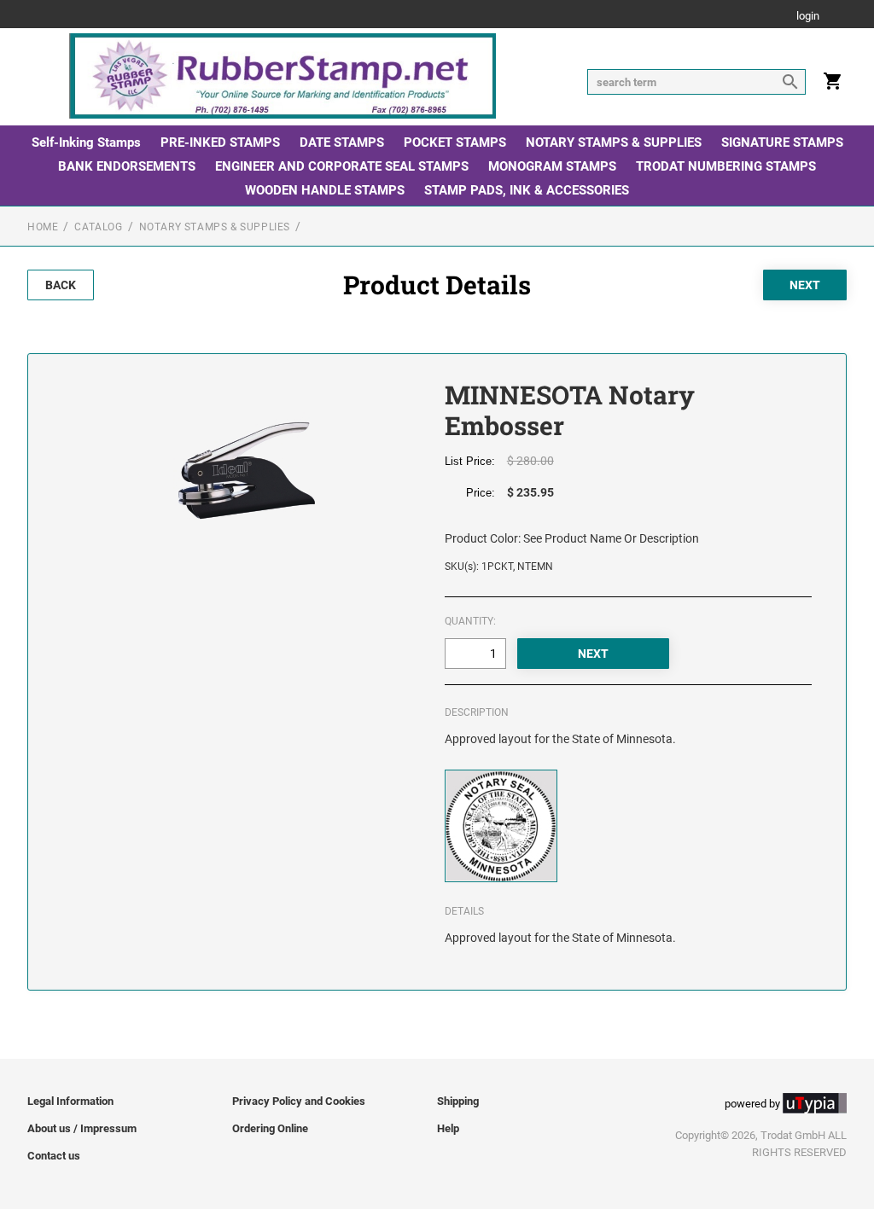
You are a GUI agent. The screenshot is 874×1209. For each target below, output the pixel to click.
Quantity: (470, 621)
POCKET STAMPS (455, 142)
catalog (98, 227)
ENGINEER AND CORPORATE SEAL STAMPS (342, 166)
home (42, 227)
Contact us (53, 1155)
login (807, 16)
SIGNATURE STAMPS (782, 142)
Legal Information (70, 1101)
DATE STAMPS (342, 142)
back (60, 285)
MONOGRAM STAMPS (552, 166)
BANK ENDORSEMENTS (126, 166)
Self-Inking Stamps (86, 142)
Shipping (458, 1101)
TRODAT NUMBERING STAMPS (726, 166)
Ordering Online (270, 1128)
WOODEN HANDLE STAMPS (325, 190)
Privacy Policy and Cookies (298, 1101)
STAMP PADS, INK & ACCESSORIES (526, 190)
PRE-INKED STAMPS (220, 142)
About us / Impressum (82, 1128)
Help (448, 1128)
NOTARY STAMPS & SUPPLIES (614, 142)
